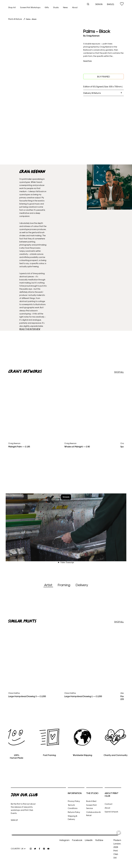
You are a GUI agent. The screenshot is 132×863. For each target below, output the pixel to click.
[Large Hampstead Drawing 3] (35, 681)
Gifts (47, 7)
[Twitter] (35, 848)
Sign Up (14, 820)
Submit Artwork (111, 811)
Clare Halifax (14, 693)
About (75, 7)
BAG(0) (110, 4)
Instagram (64, 840)
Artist (48, 585)
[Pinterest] (44, 848)
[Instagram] (31, 848)
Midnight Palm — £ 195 (19, 446)
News (65, 7)
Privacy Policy (74, 801)
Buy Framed (103, 76)
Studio (56, 7)
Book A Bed (91, 801)
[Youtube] (48, 848)
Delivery (82, 585)
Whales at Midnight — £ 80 (77, 446)
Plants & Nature (15, 19)
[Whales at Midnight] (91, 433)
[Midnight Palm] (35, 426)
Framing (64, 585)
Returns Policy (74, 812)
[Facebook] (39, 848)
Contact (108, 804)
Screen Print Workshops (30, 7)
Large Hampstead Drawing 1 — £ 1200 (83, 696)
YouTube (99, 840)
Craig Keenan (93, 35)
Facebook (77, 840)
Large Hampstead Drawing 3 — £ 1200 (27, 696)
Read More (87, 61)
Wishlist (122, 4)
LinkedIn (89, 840)
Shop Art (12, 7)
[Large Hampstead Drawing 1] (91, 681)
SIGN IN (98, 4)
